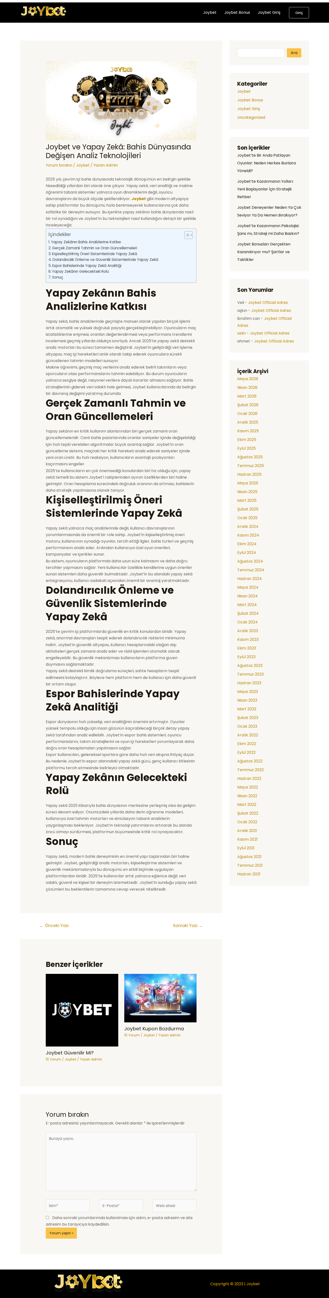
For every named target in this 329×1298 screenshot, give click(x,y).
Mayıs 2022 (247, 787)
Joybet (210, 12)
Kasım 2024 (248, 535)
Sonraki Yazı (188, 925)
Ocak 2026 (247, 413)
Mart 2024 (247, 604)
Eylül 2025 (246, 448)
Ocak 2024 (247, 622)
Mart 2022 (246, 804)
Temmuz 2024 (250, 570)
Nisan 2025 (247, 492)
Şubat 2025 (247, 509)
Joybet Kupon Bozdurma (154, 1028)
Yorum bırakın (59, 165)
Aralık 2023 (247, 631)
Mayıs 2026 (247, 379)
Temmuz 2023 (250, 674)
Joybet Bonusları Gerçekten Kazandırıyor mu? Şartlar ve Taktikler (263, 251)
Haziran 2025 (249, 474)
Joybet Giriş (269, 12)
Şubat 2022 (247, 813)
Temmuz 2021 (250, 865)
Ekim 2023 (246, 648)
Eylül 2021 (246, 848)
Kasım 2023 (248, 639)
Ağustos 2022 (250, 761)
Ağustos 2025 (250, 457)
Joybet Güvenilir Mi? (70, 1052)
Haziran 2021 (248, 874)
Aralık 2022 (247, 735)
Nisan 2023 (247, 700)
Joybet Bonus (237, 12)
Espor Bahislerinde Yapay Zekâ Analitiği (86, 265)
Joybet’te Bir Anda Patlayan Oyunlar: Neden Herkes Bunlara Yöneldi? (266, 163)
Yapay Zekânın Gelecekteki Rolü (80, 271)
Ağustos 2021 (249, 856)
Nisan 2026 (247, 387)
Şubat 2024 (248, 613)
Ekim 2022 (246, 744)
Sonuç (57, 277)
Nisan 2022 (247, 796)
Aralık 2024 (247, 526)
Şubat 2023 (247, 717)
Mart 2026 (247, 396)
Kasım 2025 (248, 431)
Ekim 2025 (246, 439)
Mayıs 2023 (247, 691)
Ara (294, 53)
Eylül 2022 (246, 752)
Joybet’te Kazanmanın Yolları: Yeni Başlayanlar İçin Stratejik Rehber (265, 189)
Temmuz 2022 (250, 770)
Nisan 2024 (247, 596)
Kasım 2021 (247, 839)
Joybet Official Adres (268, 302)
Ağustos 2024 (250, 561)
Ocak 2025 (247, 518)
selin (241, 333)
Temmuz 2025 (250, 465)
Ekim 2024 (247, 544)
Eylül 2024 (246, 552)
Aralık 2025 (247, 422)
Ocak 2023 (247, 726)
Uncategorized (251, 117)
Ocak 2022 (247, 822)
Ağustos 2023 (250, 665)
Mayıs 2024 (247, 587)
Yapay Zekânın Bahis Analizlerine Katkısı (86, 241)
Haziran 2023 (249, 683)
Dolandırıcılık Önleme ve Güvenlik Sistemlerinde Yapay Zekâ (105, 259)
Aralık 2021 (247, 830)
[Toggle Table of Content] (186, 235)
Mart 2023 (246, 709)
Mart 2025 (247, 500)
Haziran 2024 (249, 578)
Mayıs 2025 (247, 483)
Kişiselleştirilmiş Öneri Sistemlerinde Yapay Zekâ (94, 253)
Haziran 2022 (249, 778)
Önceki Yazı (54, 925)
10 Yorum (53, 1059)
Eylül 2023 (246, 657)
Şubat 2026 (247, 405)
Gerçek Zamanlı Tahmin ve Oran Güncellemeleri (94, 248)
